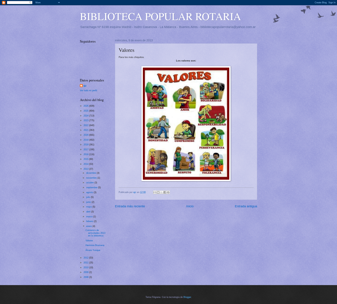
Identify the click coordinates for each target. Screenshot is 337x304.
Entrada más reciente (130, 206)
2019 (86, 140)
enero (89, 226)
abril (88, 211)
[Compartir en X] (161, 192)
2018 (86, 144)
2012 (86, 257)
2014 (86, 164)
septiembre (92, 187)
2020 (86, 135)
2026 (86, 106)
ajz (85, 85)
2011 (86, 262)
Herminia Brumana (94, 245)
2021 (86, 130)
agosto (90, 192)
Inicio (190, 206)
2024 (86, 115)
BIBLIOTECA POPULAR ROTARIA (160, 16)
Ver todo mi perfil (88, 90)
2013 (86, 169)
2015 (86, 159)
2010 (86, 267)
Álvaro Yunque (92, 250)
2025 (86, 110)
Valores (89, 240)
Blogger (187, 297)
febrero (90, 221)
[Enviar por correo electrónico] (155, 192)
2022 (86, 125)
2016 (86, 154)
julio (88, 197)
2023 (86, 120)
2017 (86, 149)
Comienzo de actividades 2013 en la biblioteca (95, 233)
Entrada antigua (246, 206)
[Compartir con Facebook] (165, 192)
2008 (86, 277)
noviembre (91, 178)
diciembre (91, 173)
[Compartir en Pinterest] (168, 192)
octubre (90, 182)
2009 (86, 272)
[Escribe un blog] (158, 192)
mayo (89, 206)
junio (89, 202)
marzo (89, 216)
